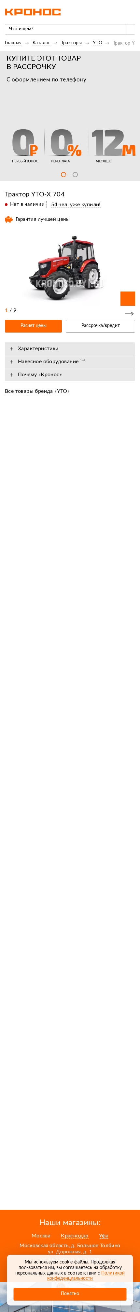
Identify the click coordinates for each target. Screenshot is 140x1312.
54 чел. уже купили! (76, 204)
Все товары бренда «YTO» (37, 391)
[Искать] (130, 29)
